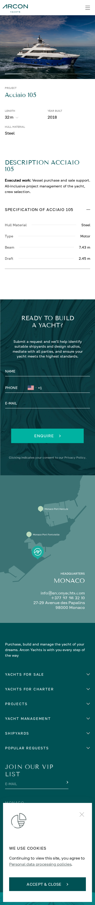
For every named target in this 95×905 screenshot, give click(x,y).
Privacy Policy (74, 457)
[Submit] (66, 782)
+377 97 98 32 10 (68, 597)
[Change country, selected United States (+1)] (32, 388)
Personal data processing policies (40, 864)
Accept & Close (44, 884)
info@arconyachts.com (63, 593)
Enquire (44, 435)
